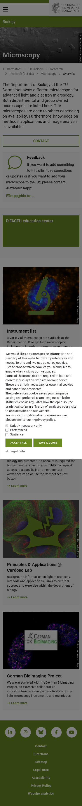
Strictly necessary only (26, 425)
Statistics (16, 434)
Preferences (18, 430)
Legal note (17, 451)
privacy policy (45, 419)
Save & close (47, 442)
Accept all (18, 442)
